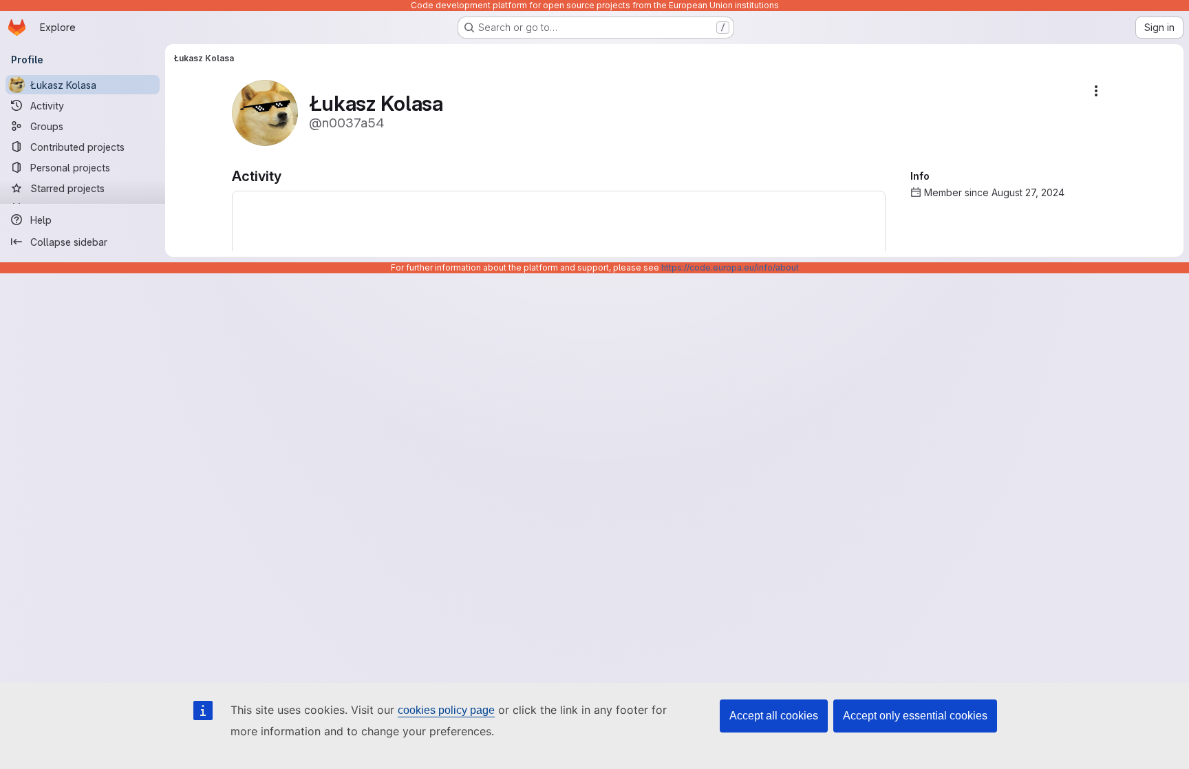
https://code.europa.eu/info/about (730, 267)
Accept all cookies (773, 715)
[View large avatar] (265, 112)
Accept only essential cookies (915, 715)
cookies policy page (446, 710)
